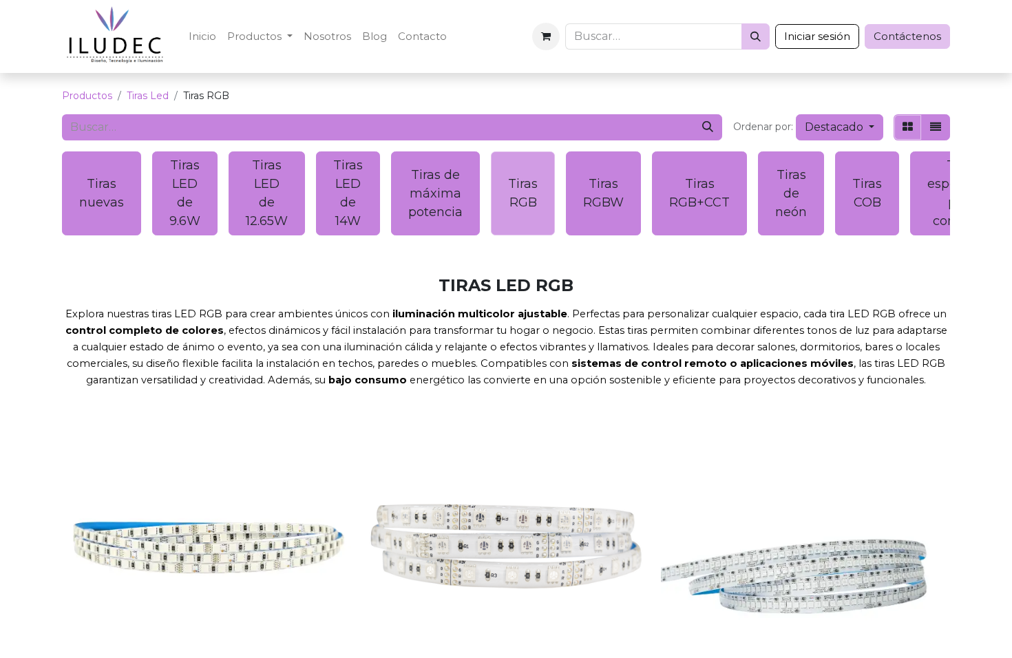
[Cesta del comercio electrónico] (546, 36)
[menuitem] (202, 36)
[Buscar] (755, 36)
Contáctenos (907, 36)
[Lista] (935, 127)
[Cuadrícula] (908, 127)
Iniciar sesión (817, 36)
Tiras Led (148, 95)
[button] (839, 127)
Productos (87, 95)
